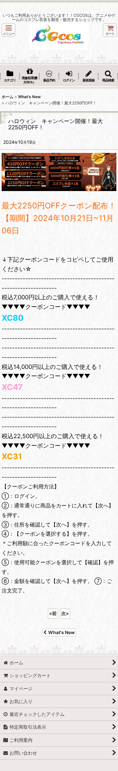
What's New (61, 632)
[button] (8, 30)
